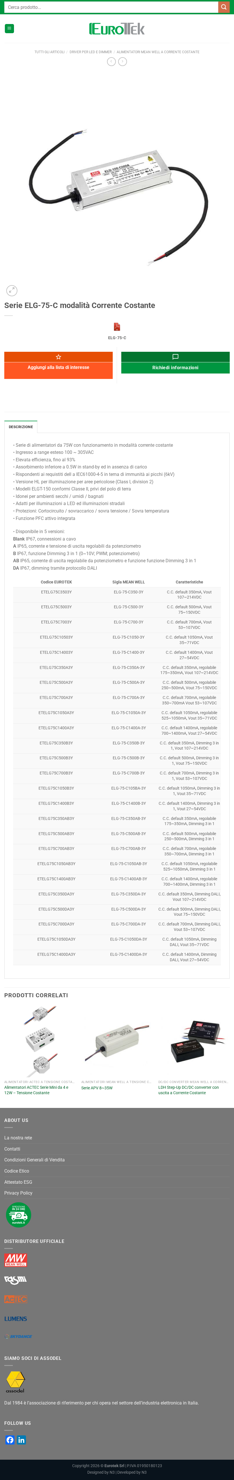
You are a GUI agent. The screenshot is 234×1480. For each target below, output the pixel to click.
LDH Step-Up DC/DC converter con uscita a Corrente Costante (188, 1090)
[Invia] (224, 7)
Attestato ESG (18, 1182)
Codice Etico (16, 1171)
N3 (112, 1472)
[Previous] (4, 1056)
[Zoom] (11, 290)
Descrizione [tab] (21, 427)
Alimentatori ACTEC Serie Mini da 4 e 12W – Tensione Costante (36, 1090)
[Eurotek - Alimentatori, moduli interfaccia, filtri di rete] (117, 28)
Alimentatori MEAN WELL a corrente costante (158, 52)
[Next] (229, 1056)
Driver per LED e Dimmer (91, 52)
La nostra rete (18, 1138)
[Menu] (9, 28)
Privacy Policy (18, 1193)
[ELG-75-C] (117, 326)
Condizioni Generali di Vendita (34, 1160)
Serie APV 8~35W (96, 1088)
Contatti (12, 1149)
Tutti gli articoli (49, 52)
